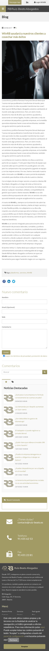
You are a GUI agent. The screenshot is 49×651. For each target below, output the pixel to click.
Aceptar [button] (24, 646)
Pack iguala (36, 611)
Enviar (6, 352)
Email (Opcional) (8, 307)
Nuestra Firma (7, 611)
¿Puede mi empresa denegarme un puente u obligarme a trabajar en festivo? (28, 457)
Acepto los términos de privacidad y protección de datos (26, 356)
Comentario (6, 327)
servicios (23, 273)
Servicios (20, 611)
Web (3, 317)
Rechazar (13, 640)
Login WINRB (41, 2)
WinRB (29, 273)
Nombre (5, 297)
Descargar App (14, 2)
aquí (42, 627)
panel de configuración (14, 636)
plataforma (14, 273)
